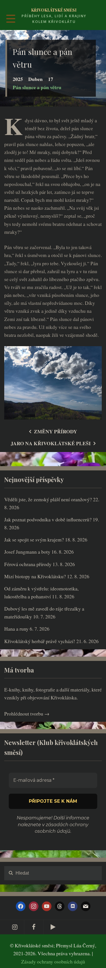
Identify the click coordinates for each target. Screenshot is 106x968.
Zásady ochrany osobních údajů (53, 961)
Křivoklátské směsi (54, 10)
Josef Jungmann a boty (27, 551)
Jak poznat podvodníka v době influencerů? (48, 519)
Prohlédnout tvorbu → (26, 713)
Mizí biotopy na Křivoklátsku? (35, 576)
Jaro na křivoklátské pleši (51, 443)
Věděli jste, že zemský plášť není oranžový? (48, 499)
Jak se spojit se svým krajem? (34, 539)
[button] (92, 960)
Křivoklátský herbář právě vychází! (39, 641)
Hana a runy (16, 628)
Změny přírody (55, 431)
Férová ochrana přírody (27, 564)
